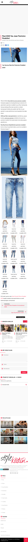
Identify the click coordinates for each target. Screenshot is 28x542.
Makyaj (3, 508)
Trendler (4, 501)
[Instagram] (17, 473)
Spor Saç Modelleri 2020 (17, 312)
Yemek (3, 512)
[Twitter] (13, 473)
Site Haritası (3, 531)
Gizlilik (2, 524)
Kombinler (4, 490)
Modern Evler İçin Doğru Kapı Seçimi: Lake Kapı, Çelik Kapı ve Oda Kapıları (7, 425)
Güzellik (3, 494)
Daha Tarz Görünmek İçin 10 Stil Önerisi (21, 333)
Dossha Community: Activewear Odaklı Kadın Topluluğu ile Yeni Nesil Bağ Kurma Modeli (6, 440)
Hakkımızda (3, 520)
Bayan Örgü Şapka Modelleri (6, 333)
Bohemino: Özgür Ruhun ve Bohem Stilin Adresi (7, 434)
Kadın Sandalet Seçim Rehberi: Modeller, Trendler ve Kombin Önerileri (20, 440)
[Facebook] (11, 473)
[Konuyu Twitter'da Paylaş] (8, 45)
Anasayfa (4, 40)
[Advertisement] (14, 20)
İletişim (2, 527)
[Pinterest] (15, 473)
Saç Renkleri (5, 505)
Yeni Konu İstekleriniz (5, 535)
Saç (3, 479)
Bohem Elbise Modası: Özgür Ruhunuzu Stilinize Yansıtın (20, 433)
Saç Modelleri (5, 487)
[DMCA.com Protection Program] (4, 469)
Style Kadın (4, 498)
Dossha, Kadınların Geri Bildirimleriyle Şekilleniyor (20, 426)
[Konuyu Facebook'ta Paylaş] (6, 45)
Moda (7, 40)
